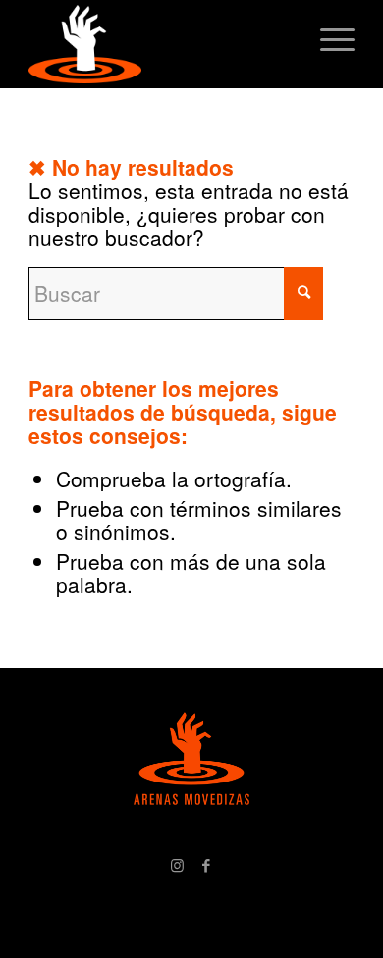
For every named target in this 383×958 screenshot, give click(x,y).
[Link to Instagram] (177, 865)
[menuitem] (328, 39)
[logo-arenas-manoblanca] (158, 44)
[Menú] (328, 39)
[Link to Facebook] (206, 865)
